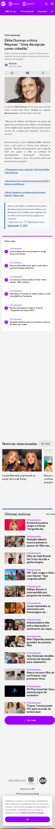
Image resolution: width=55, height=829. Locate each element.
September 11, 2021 (17, 225)
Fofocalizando (12, 35)
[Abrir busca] (46, 4)
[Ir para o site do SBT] (42, 780)
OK (27, 819)
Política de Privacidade (32, 812)
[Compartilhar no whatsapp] (12, 73)
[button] (22, 467)
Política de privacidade (27, 793)
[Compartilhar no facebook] (27, 73)
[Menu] (52, 4)
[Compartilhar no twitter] (43, 73)
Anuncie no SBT (27, 789)
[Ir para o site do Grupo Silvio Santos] (23, 780)
